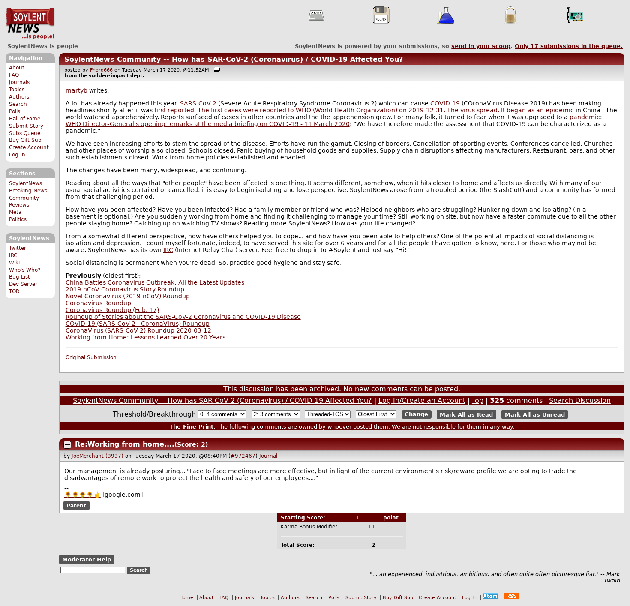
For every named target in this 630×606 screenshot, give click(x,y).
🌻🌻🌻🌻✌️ (82, 494)
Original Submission (91, 357)
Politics (18, 219)
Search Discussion (580, 400)
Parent (76, 506)
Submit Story (26, 126)
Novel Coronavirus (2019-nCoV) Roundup (128, 296)
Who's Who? (24, 270)
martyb (76, 90)
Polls (14, 111)
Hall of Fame (24, 119)
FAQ (14, 75)
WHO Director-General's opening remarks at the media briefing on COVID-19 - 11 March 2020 (208, 123)
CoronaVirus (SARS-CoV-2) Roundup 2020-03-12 (138, 330)
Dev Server (23, 284)
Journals (19, 82)
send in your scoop (480, 46)
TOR (14, 291)
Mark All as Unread (535, 414)
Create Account (29, 147)
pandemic (585, 117)
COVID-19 (445, 103)
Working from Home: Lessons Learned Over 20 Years (145, 337)
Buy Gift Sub (25, 140)
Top (477, 400)
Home (186, 597)
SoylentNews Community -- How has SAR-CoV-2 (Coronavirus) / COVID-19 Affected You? (233, 59)
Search (18, 104)
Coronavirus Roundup (98, 303)
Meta (15, 212)
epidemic (560, 110)
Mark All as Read (466, 414)
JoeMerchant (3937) (97, 456)
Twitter (17, 248)
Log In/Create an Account (421, 400)
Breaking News (28, 191)
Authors (19, 97)
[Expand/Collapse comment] (67, 445)
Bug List (19, 277)
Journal (268, 456)
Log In (17, 155)
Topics (16, 90)
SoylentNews (30, 23)
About (16, 68)
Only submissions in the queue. (569, 46)
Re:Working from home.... (124, 444)
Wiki (14, 263)
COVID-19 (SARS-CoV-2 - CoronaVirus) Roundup (138, 323)
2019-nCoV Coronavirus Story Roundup (125, 289)
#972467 (243, 456)
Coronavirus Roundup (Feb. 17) (112, 309)
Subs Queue (24, 133)
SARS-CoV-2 (198, 103)
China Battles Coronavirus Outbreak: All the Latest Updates (155, 282)
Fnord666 (101, 70)
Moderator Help (86, 559)
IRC (13, 255)
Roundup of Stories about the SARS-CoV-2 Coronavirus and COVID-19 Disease (183, 316)
